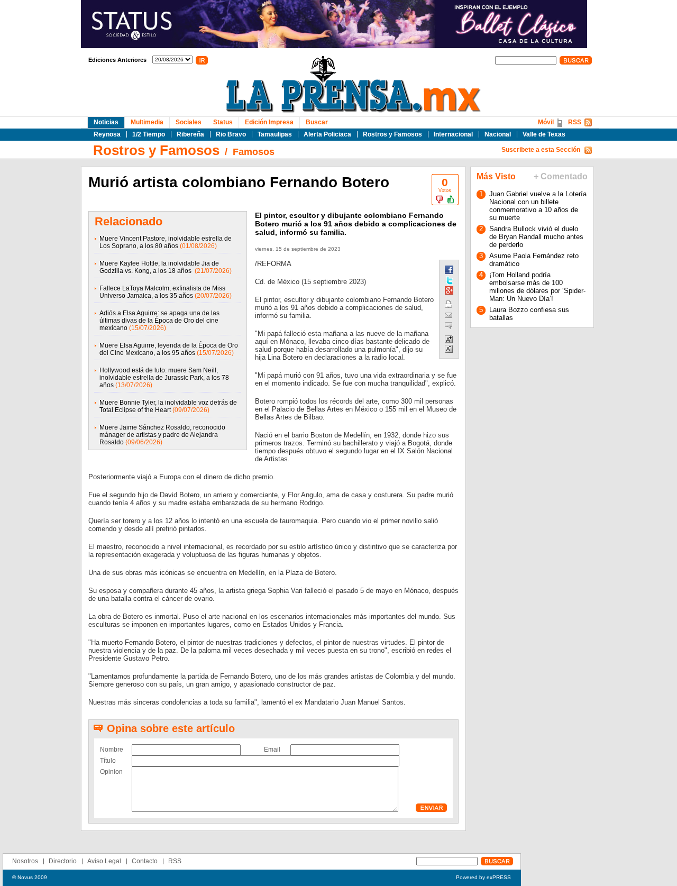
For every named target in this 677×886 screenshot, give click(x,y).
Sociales (189, 122)
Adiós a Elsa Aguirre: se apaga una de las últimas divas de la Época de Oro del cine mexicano (159, 320)
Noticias (106, 122)
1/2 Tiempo (148, 134)
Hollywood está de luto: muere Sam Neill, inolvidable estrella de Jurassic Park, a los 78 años (164, 378)
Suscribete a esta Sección (540, 149)
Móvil (546, 122)
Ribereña (190, 134)
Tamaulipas (275, 134)
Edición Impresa (269, 122)
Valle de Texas (544, 134)
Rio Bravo (231, 134)
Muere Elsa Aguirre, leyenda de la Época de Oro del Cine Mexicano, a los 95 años (168, 349)
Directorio (63, 861)
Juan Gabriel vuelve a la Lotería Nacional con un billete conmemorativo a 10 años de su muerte (538, 206)
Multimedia (147, 122)
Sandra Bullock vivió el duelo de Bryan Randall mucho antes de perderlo (536, 237)
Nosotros (25, 861)
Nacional (497, 134)
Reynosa (107, 134)
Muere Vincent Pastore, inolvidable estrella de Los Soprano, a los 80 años (165, 242)
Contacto (145, 861)
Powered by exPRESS (483, 877)
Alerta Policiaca (327, 134)
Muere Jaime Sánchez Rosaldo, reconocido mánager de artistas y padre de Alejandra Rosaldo (162, 435)
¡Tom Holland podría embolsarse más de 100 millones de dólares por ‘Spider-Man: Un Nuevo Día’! (537, 287)
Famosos (254, 152)
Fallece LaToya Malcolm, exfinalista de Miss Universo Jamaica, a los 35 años (162, 292)
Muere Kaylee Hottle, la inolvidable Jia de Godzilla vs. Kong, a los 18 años (159, 267)
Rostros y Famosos (392, 134)
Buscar (317, 122)
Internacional (453, 134)
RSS (574, 122)
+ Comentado (561, 176)
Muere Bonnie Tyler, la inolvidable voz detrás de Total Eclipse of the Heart (168, 406)
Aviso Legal (104, 861)
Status (223, 122)
